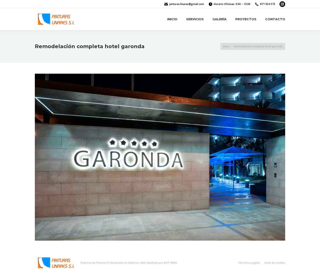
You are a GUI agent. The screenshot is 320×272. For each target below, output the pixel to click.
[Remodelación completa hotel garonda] (160, 157)
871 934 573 (267, 4)
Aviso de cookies (274, 263)
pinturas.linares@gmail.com (186, 4)
